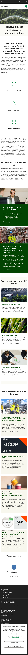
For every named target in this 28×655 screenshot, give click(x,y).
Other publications (5, 623)
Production (3, 609)
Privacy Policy (15, 637)
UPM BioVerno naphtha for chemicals (9, 605)
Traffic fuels (5, 589)
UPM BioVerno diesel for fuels (7, 601)
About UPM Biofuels (7, 592)
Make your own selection (14, 650)
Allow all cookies (14, 642)
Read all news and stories (14, 556)
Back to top (5, 586)
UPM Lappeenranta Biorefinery (8, 610)
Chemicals (5, 590)
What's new (5, 595)
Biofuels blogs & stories (6, 619)
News (2, 622)
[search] (23, 2)
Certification (4, 615)
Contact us (5, 597)
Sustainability (6, 594)
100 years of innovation (6, 612)
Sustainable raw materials (7, 614)
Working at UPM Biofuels (6, 611)
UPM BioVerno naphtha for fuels (8, 602)
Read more (8, 222)
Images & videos (5, 620)
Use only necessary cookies (14, 646)
